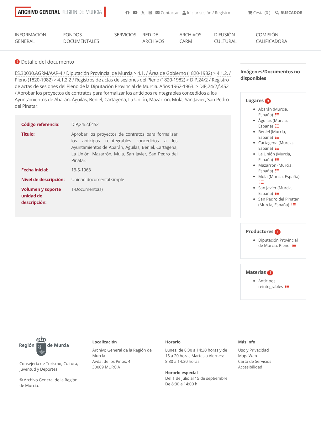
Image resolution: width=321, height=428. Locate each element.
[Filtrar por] (277, 114)
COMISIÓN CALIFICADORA (271, 38)
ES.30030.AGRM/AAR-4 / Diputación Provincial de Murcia (74, 73)
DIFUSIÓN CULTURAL (225, 38)
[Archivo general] (60, 10)
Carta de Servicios (254, 361)
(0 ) (261, 12)
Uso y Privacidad (253, 350)
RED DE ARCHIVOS (153, 38)
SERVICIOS (125, 35)
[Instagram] (151, 12)
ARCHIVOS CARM (190, 38)
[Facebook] (127, 12)
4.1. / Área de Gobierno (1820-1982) (175, 73)
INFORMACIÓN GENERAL (30, 38)
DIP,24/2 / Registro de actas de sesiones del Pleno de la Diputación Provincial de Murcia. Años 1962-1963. (122, 83)
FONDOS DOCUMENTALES (81, 38)
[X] (143, 12)
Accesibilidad (250, 367)
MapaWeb (247, 355)
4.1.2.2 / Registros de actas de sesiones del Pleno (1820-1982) (121, 80)
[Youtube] (135, 12)
